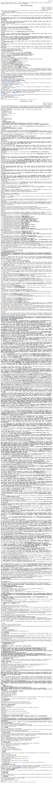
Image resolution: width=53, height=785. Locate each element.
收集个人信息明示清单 (19, 250)
